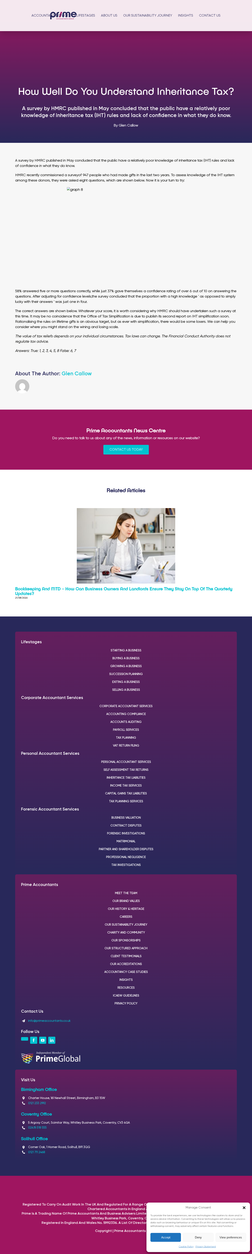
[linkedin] (51, 1040)
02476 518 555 (37, 1127)
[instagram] (24, 1039)
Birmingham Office (39, 1089)
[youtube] (42, 1040)
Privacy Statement (205, 1247)
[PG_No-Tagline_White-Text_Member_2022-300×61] (50, 1053)
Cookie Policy (186, 1247)
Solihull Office (34, 1138)
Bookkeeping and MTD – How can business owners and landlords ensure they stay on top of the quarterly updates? (123, 591)
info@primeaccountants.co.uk (49, 1020)
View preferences (231, 1237)
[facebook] (33, 1040)
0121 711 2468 (36, 1152)
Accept (165, 1237)
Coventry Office (36, 1113)
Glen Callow (77, 373)
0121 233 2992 (37, 1103)
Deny (198, 1237)
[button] (244, 1208)
